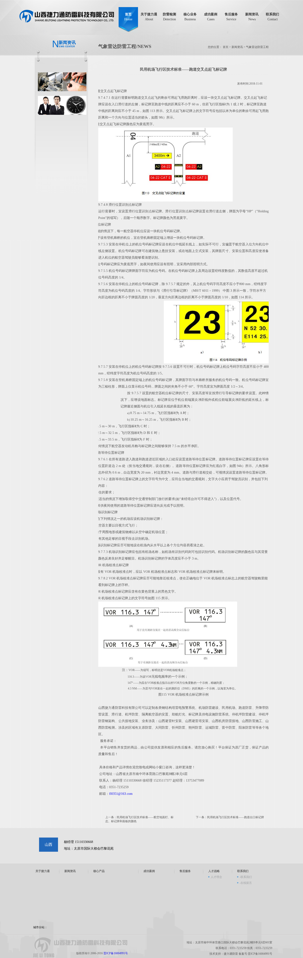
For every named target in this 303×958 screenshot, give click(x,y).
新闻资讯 (251, 17)
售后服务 (231, 17)
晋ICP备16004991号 (115, 953)
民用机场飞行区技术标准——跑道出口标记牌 (235, 817)
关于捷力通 (149, 17)
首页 (128, 17)
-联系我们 (246, 877)
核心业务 (190, 17)
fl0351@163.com (121, 793)
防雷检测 (169, 17)
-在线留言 (246, 883)
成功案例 (210, 17)
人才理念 (216, 877)
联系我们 (272, 17)
